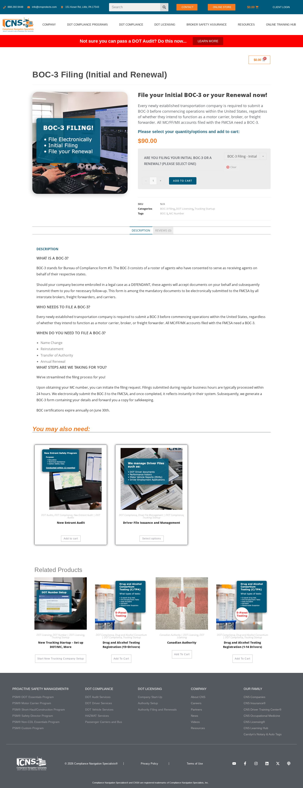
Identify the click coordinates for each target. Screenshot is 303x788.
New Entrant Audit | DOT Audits (83, 516)
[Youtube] (234, 763)
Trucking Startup (205, 208)
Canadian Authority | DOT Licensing (179, 635)
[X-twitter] (278, 763)
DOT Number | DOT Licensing (68, 635)
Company (199, 689)
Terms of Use (195, 763)
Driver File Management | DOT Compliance (160, 515)
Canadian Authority (181, 642)
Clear (233, 167)
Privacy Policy (149, 763)
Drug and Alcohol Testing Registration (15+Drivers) (121, 645)
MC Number (176, 213)
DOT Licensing (184, 208)
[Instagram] (256, 763)
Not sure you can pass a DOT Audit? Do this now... (133, 41)
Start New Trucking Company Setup (60, 658)
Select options (151, 538)
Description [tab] (141, 230)
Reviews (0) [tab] (163, 230)
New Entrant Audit (71, 523)
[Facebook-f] (245, 763)
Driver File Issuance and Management (151, 523)
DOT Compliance (63, 515)
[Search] (164, 7)
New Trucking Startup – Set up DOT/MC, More (60, 645)
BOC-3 (164, 213)
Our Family (253, 689)
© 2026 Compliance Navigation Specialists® (91, 763)
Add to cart (182, 180)
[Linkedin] (267, 763)
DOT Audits (47, 515)
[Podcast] (289, 763)
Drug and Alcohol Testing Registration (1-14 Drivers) (242, 645)
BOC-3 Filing (167, 208)
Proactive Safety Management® (40, 689)
